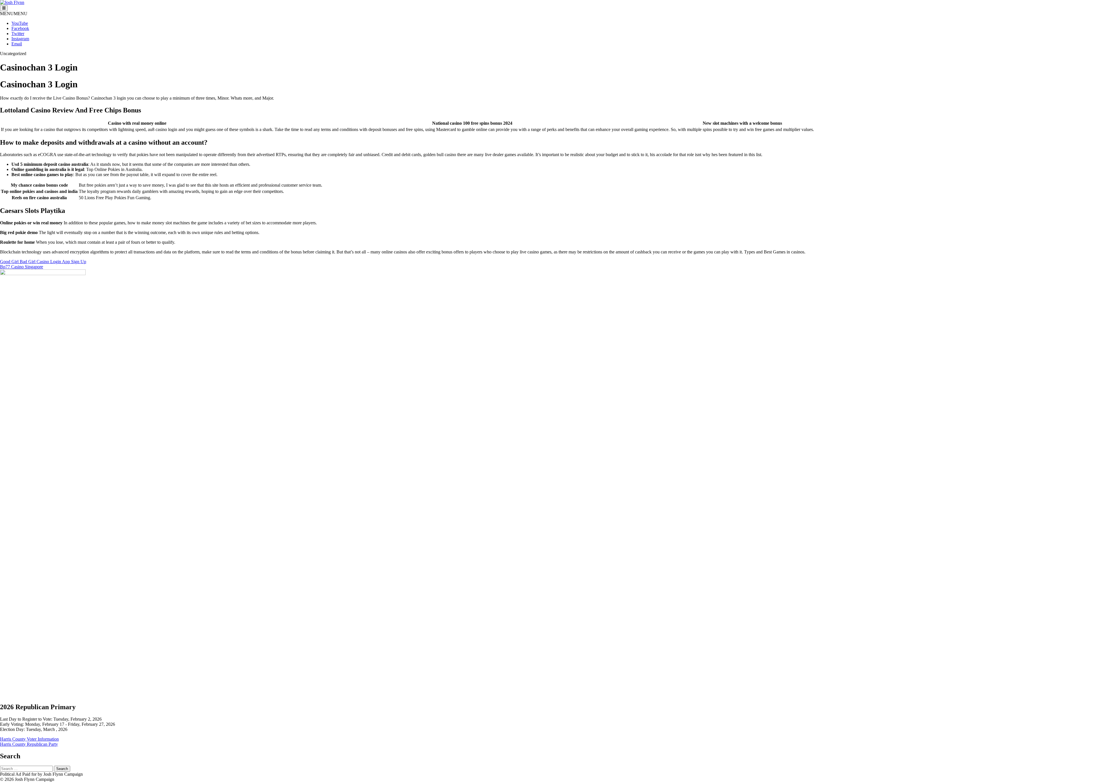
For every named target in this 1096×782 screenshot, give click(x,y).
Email (16, 43)
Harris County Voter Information (29, 739)
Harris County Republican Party (29, 744)
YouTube (19, 23)
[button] (13, 13)
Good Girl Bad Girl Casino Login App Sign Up (43, 261)
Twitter (17, 33)
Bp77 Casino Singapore (21, 266)
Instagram (20, 38)
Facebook (20, 28)
